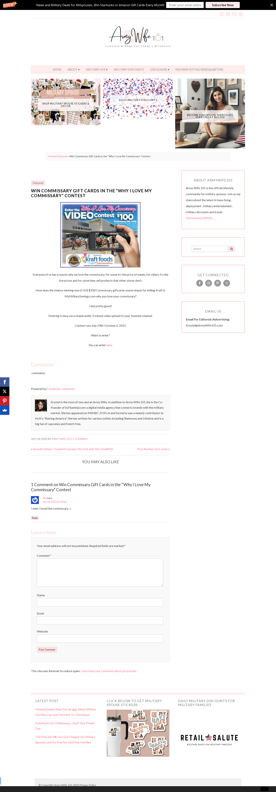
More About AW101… (200, 218)
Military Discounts (129, 69)
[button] (138, 5)
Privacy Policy (87, 785)
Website (42, 631)
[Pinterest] (4, 400)
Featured (62, 156)
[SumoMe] (4, 410)
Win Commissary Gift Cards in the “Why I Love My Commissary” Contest (91, 193)
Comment (44, 555)
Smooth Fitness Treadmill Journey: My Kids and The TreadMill (73, 449)
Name (41, 595)
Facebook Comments (61, 388)
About (73, 69)
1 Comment (80, 438)
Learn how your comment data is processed (108, 671)
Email (40, 613)
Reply (35, 517)
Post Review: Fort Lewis (152, 449)
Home (57, 69)
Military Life (96, 69)
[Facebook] (4, 382)
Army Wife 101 (61, 438)
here (109, 345)
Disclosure (158, 69)
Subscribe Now (223, 5)
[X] (4, 391)
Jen (45, 497)
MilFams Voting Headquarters (199, 69)
